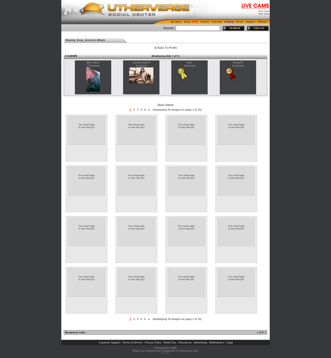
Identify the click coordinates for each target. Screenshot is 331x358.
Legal (229, 342)
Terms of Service (132, 342)
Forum (239, 21)
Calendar (217, 21)
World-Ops (170, 342)
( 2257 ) (261, 332)
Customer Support (109, 342)
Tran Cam (263, 13)
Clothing (229, 21)
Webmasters (216, 342)
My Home (176, 21)
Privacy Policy (153, 342)
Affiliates (262, 21)
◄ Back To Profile (165, 47)
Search (205, 21)
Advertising (200, 342)
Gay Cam (264, 11)
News (187, 21)
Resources (185, 342)
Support (250, 21)
